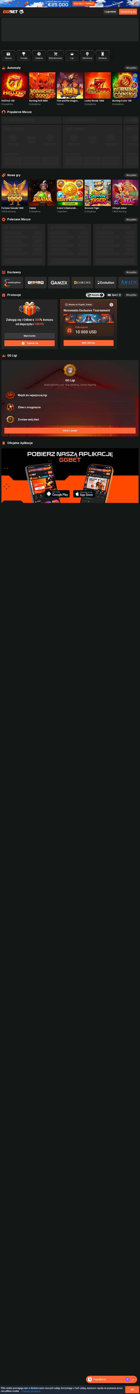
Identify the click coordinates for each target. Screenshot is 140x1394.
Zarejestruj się (128, 11)
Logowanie (110, 11)
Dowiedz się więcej (30, 1391)
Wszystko (131, 68)
